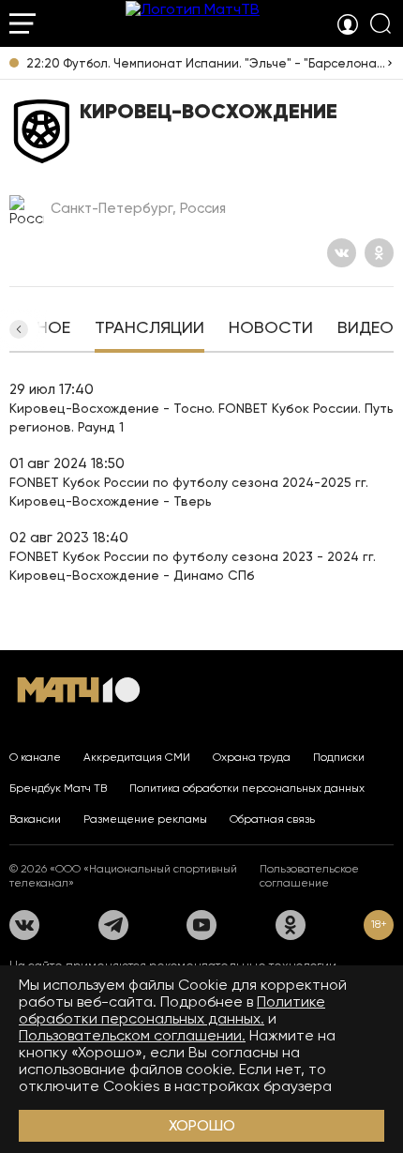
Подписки (339, 757)
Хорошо (202, 1125)
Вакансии (35, 819)
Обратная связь (272, 819)
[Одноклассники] (379, 252)
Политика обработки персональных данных (247, 788)
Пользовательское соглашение (309, 875)
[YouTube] (201, 925)
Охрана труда (252, 757)
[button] (18, 329)
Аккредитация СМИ (136, 757)
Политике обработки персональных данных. (172, 1010)
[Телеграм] (113, 925)
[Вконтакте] (341, 252)
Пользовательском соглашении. (132, 1035)
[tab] (149, 329)
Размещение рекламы (145, 819)
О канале (35, 757)
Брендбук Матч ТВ (58, 788)
